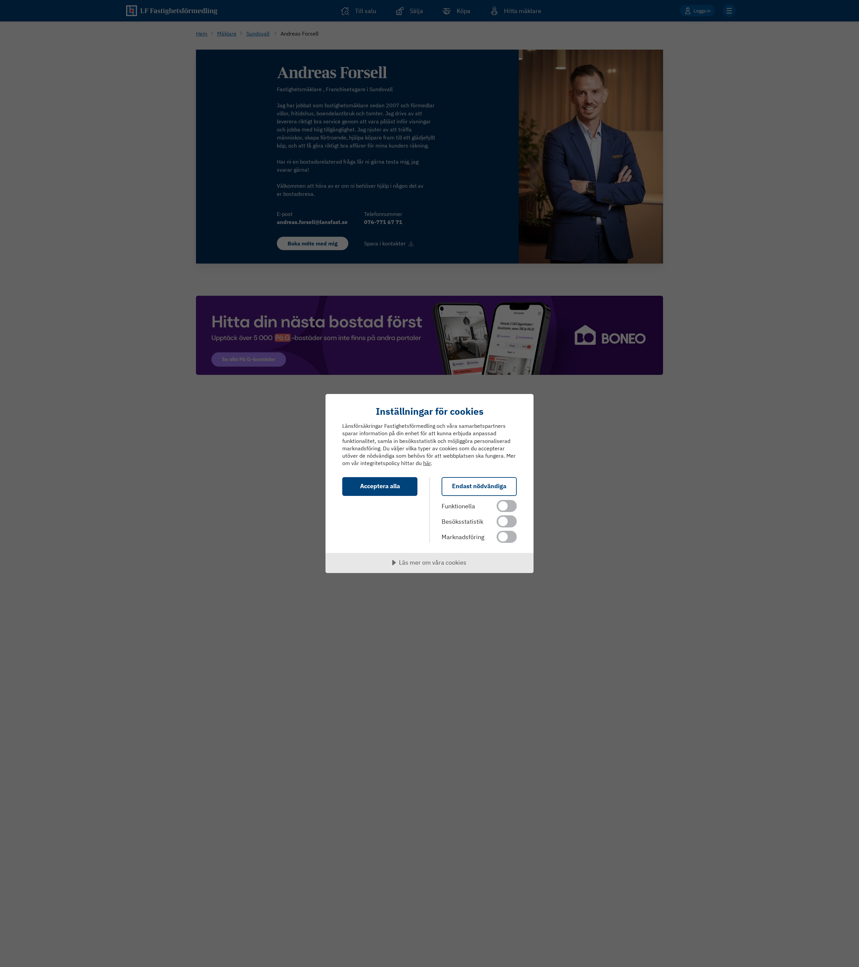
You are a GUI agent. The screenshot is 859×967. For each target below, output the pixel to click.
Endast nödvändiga (479, 486)
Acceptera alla (380, 486)
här (427, 463)
